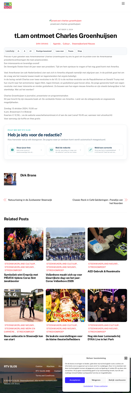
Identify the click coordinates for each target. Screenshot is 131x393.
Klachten (50, 366)
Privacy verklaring (100, 386)
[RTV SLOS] (8, 7)
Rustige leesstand (43, 51)
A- (19, 51)
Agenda (57, 44)
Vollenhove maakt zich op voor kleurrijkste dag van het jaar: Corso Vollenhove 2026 (64, 278)
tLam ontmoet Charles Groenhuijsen (65, 35)
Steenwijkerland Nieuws (83, 44)
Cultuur (66, 44)
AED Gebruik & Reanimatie (104, 271)
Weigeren (96, 380)
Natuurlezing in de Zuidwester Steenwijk (30, 200)
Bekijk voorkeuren (117, 380)
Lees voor (60, 51)
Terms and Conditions (45, 375)
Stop (80, 51)
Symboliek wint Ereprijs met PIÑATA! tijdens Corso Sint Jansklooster (21, 278)
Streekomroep (13, 270)
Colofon (39, 366)
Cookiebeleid (88, 386)
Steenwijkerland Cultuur (20, 264)
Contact (57, 371)
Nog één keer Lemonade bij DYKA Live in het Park (104, 337)
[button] (126, 358)
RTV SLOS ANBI (43, 371)
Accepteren (75, 380)
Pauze (70, 51)
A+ (31, 51)
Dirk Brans (42, 44)
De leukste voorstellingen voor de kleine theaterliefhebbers (64, 337)
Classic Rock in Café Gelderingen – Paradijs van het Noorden (98, 202)
